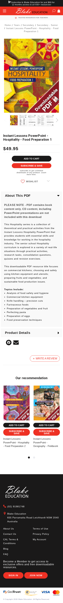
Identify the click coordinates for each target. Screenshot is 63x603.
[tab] (29, 457)
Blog (5, 548)
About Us (8, 528)
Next (57, 118)
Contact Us (9, 534)
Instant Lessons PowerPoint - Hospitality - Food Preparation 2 (16, 442)
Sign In (13, 575)
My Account (39, 539)
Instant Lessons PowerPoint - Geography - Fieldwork (45, 442)
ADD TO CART (16, 425)
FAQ (5, 554)
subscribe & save (31, 165)
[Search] (53, 11)
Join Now (36, 575)
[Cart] (59, 11)
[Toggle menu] (4, 10)
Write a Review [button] (46, 358)
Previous (5, 118)
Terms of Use (40, 528)
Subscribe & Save (16, 432)
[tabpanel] (17, 421)
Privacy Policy (41, 534)
